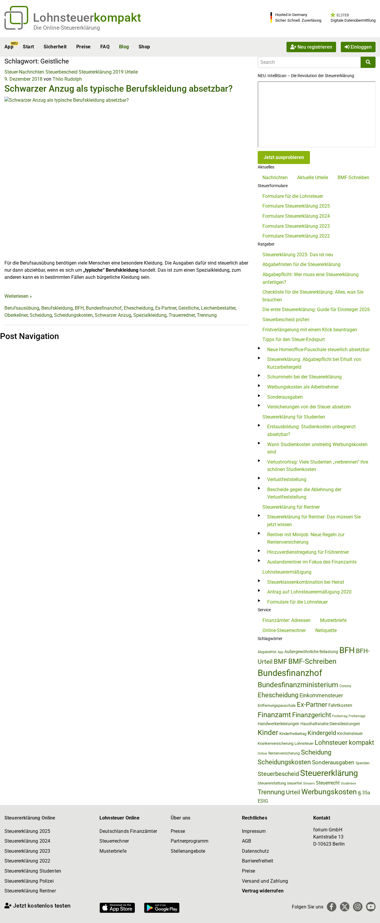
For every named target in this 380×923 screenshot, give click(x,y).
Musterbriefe (333, 620)
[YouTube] (371, 906)
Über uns (180, 818)
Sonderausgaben (285, 397)
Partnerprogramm (189, 841)
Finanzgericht (311, 715)
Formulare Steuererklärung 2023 (296, 226)
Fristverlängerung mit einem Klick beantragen (309, 329)
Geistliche (188, 308)
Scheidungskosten (73, 315)
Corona (345, 686)
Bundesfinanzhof (104, 308)
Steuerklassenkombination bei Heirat (305, 582)
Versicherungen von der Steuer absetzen (309, 407)
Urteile (131, 72)
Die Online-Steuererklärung (67, 27)
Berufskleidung (57, 308)
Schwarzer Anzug (113, 315)
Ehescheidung (138, 308)
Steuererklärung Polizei (29, 881)
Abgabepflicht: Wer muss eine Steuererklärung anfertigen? (310, 278)
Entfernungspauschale (277, 705)
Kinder (268, 732)
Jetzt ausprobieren (284, 157)
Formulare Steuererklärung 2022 (296, 236)
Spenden (363, 763)
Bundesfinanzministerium (298, 685)
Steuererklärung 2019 (101, 72)
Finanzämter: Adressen (286, 620)
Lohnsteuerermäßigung (286, 572)
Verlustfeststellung (286, 479)
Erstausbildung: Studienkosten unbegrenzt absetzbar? (311, 430)
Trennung (207, 315)
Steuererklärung (329, 773)
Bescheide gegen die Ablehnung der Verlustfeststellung (304, 493)
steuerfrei (294, 783)
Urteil (293, 792)
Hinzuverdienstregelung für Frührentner (308, 552)
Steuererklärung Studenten (32, 871)
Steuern (309, 783)
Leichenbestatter (218, 308)
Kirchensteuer (350, 733)
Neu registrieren (314, 47)
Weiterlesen (18, 296)
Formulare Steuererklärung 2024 (296, 216)
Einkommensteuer (321, 695)
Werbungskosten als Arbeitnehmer (303, 387)
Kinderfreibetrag (292, 733)
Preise (83, 47)
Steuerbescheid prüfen (285, 319)
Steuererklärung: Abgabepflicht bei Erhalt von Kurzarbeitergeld (314, 363)
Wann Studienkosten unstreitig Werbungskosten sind (317, 448)
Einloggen (360, 47)
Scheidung (41, 315)
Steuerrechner (114, 841)
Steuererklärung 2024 (27, 841)
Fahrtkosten (340, 705)
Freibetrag (339, 716)
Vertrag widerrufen (263, 891)
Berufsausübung (21, 308)
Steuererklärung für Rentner (291, 507)
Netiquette (326, 630)
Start (28, 47)
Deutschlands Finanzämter (128, 831)
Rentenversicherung (284, 753)
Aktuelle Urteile (312, 177)
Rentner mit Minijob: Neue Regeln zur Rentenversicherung (305, 538)
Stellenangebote (188, 851)
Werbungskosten (329, 791)
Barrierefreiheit (257, 861)
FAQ (105, 47)
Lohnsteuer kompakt (344, 742)
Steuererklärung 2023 (27, 851)
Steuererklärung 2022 (27, 861)
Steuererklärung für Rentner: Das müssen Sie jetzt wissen (314, 520)
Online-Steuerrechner (284, 630)
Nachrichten (275, 177)
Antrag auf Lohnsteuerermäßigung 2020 (309, 592)
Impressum (254, 831)
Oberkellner (16, 315)
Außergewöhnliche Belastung (311, 651)
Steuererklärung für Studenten (293, 417)
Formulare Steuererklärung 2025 (296, 206)
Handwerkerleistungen (278, 723)
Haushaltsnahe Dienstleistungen (330, 723)
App (8, 47)
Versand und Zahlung (265, 881)
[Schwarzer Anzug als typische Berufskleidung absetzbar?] (126, 178)
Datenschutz (255, 851)
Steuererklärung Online (30, 818)
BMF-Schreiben (353, 177)
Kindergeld (322, 732)
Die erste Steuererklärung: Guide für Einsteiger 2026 (316, 309)
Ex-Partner (165, 308)
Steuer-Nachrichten (24, 72)
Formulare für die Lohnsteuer (292, 196)
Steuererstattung (272, 783)
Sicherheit (55, 47)
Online (262, 753)
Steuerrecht (328, 783)
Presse (178, 831)
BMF (280, 661)
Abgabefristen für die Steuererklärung (301, 264)
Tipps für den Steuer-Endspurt (293, 339)
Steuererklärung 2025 (27, 831)
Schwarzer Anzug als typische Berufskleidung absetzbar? (118, 88)
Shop (144, 47)
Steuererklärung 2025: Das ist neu (297, 254)
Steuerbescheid (61, 72)
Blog (124, 47)
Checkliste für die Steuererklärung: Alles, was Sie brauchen (312, 296)
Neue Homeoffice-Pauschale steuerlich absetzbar (318, 349)
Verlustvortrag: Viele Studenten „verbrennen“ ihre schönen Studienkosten (317, 465)
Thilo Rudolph (67, 79)
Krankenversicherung (275, 743)
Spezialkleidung (150, 315)
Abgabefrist (267, 652)
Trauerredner (182, 315)
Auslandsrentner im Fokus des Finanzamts (312, 562)
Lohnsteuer (304, 743)
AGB (246, 841)
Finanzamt (274, 715)
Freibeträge (357, 716)
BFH (79, 308)
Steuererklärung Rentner (30, 891)
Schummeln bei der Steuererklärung (304, 377)
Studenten (348, 783)
